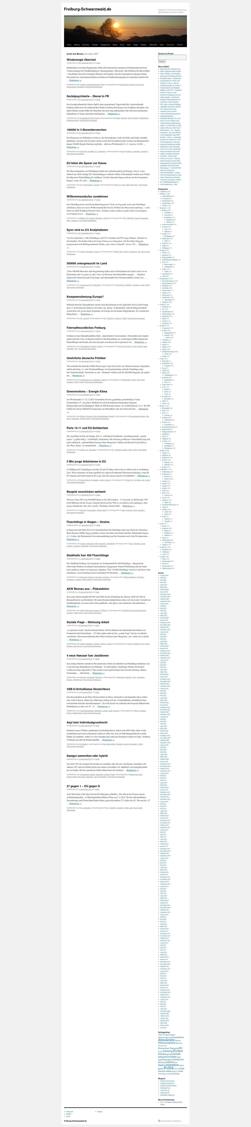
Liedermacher (168, 333)
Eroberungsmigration (166, 116)
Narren (164, 563)
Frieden (162, 1053)
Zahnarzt (167, 231)
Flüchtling (128, 151)
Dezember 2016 (165, 848)
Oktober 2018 (164, 797)
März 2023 (163, 672)
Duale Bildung (85, 480)
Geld (135, 510)
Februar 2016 (164, 872)
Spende (164, 293)
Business (85, 44)
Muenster (167, 465)
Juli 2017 (163, 832)
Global (114, 44)
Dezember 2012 (165, 962)
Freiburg (94, 346)
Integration (102, 151)
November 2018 (165, 794)
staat (131, 808)
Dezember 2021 (165, 707)
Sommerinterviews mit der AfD (170, 81)
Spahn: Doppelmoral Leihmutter (170, 177)
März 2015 (163, 898)
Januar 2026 (164, 592)
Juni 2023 (163, 665)
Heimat (164, 422)
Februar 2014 (164, 929)
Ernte (140, 774)
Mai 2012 (163, 978)
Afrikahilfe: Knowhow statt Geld (170, 106)
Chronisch (165, 474)
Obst (165, 382)
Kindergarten (166, 203)
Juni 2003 (163, 1027)
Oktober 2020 (164, 740)
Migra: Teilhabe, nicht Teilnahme (170, 73)
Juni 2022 (163, 693)
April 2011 (163, 1009)
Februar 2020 (164, 759)
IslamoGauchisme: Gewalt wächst (170, 163)
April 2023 (163, 669)
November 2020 (165, 738)
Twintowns (165, 323)
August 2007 (164, 1018)
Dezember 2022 (165, 679)
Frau (134, 677)
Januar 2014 (164, 931)
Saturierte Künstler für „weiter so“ (170, 85)
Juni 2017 (163, 834)
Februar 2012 (164, 985)
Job (139, 251)
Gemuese (81, 777)
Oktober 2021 (164, 712)
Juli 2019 (163, 775)
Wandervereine (166, 568)
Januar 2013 (164, 959)
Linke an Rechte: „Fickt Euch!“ (169, 97)
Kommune (140, 84)
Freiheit (178, 1050)
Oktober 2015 (164, 881)
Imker (166, 241)
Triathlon (167, 535)
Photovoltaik (88, 610)
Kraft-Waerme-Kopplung (170, 260)
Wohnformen (78, 646)
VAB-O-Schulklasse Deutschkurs (88, 689)
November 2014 (165, 907)
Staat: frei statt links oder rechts (170, 151)
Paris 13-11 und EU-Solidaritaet (87, 428)
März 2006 (163, 1023)
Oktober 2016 (164, 853)
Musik (164, 349)
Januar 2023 (164, 677)
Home (69, 44)
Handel (164, 234)
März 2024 (163, 644)
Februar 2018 (164, 815)
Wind (102, 84)
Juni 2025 (163, 608)
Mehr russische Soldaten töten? (170, 121)
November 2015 (165, 879)
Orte (163, 436)
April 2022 (163, 698)
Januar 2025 (164, 620)
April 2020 (163, 754)
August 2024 (164, 632)
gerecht (133, 380)
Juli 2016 (163, 860)
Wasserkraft (166, 274)
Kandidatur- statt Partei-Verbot (169, 165)
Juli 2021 (163, 719)
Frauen (164, 483)
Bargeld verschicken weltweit (86, 491)
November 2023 (165, 653)
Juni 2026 (163, 580)
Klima (95, 416)
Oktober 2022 (164, 684)
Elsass (82, 450)
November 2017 (165, 823)
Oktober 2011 (164, 995)
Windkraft (80, 87)
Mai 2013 (163, 950)
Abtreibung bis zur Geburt (168, 111)
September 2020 (165, 742)
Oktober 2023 (164, 655)
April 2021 (163, 726)
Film (147, 416)
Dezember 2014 (165, 905)
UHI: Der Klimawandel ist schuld (170, 175)
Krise (164, 493)
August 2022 (164, 688)
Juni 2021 (163, 721)
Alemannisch (166, 328)
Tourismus (170, 44)
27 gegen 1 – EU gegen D (83, 786)
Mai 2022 (163, 695)
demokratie (120, 285)
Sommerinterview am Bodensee (170, 88)
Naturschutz (166, 384)
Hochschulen (166, 201)
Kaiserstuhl (165, 429)
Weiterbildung (77, 713)
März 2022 (163, 700)
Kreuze (164, 467)
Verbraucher (166, 297)
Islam (68, 220)
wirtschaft (170, 1074)
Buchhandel (168, 236)
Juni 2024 (163, 636)
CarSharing (167, 443)
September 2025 (165, 601)
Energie (95, 44)
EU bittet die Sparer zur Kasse (86, 163)
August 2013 (164, 943)
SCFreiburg (168, 542)
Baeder (164, 526)
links (176, 1062)
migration (144, 151)
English (100, 1111)
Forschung (165, 198)
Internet (106, 218)
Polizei (140, 346)
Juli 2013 (163, 945)
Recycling (167, 399)
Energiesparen (162, 1046)
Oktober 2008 (164, 1016)
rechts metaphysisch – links (168, 184)
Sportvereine (166, 540)
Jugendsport (168, 1059)
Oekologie (89, 777)
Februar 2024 (164, 646)
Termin (174, 1071)
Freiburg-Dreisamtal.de (167, 1081)
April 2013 (163, 952)
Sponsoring (165, 295)
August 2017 (164, 830)
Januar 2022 (164, 705)
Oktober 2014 (164, 910)
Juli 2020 (163, 747)
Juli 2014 (163, 917)
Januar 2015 (164, 903)
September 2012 (165, 969)
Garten (92, 774)
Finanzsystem (88, 185)
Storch (166, 391)
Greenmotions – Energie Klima (87, 391)
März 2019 (163, 785)
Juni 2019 (163, 778)
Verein (88, 418)
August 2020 (164, 745)
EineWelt (91, 151)
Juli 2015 (163, 889)
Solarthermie (168, 267)
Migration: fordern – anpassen (169, 83)
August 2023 (164, 660)
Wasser (164, 403)
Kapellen (167, 462)
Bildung (77, 44)
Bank (116, 185)
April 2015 (163, 896)
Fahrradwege (85, 346)
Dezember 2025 (165, 594)
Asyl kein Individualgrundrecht (87, 722)
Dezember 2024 (165, 622)
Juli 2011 (163, 1002)
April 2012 (163, 980)
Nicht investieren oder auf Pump (170, 161)
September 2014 (165, 912)
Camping (165, 552)
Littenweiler (168, 420)
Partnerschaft (166, 290)
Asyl (122, 151)
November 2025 (165, 596)
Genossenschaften (167, 224)
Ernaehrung (165, 363)
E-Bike (166, 271)
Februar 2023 (164, 674)
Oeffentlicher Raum (168, 351)
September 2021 (165, 714)
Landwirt (107, 774)
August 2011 (164, 999)
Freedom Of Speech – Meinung (170, 158)
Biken (166, 530)
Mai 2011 (163, 1006)
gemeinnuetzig (72, 777)
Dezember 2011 (165, 990)
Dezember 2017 (165, 820)
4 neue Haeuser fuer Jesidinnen (88, 655)
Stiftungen (165, 248)
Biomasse (165, 255)
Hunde (166, 389)
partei (142, 285)
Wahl (181, 1071)
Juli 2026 (163, 578)
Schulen (116, 711)
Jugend (102, 480)
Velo (76, 349)
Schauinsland (71, 87)
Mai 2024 (163, 639)
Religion (144, 44)
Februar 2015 (164, 900)
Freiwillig (165, 288)
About (68, 1116)
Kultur (122, 44)
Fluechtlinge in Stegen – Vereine (88, 522)
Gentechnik (167, 380)
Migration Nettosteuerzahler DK (170, 99)
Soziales (106, 577)
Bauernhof (134, 774)
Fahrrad (121, 346)
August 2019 (164, 773)
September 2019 (165, 771)
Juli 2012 (163, 973)
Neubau (69, 680)
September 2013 (165, 940)
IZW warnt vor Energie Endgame (170, 104)
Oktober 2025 (164, 599)
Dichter (164, 330)
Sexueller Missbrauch (169, 505)
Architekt (167, 212)
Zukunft (96, 185)
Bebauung (169, 220)
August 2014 (164, 914)
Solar (164, 262)
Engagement (105, 44)
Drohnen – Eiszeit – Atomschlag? (170, 137)
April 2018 (163, 811)
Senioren (165, 500)
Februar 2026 (164, 589)
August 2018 (164, 801)
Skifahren (167, 533)
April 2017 (163, 839)
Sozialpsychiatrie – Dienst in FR (88, 96)
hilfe (129, 118)
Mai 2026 (163, 582)
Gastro (164, 554)
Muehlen (165, 434)
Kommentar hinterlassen (93, 87)
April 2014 (163, 924)
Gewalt (137, 218)
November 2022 (165, 681)
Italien (164, 318)
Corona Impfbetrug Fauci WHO (170, 135)
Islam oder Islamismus (167, 170)
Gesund (164, 227)
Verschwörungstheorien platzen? (170, 114)
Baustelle (121, 677)
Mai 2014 (163, 921)
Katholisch (165, 457)
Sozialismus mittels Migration (169, 102)
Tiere (163, 387)
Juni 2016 (163, 863)
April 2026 (163, 585)
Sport (162, 44)
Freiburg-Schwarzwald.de (87, 9)
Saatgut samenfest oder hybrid (87, 756)
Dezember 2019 (165, 764)
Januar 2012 (164, 987)
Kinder (164, 488)
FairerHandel (166, 311)
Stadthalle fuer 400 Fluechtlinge (88, 555)
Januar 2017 (164, 846)
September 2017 (165, 827)
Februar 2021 (164, 731)
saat (95, 777)
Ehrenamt (83, 151)
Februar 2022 (164, 702)
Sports (164, 538)
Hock (166, 354)
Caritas (117, 118)
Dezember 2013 (165, 933)
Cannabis (167, 521)
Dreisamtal (90, 543)
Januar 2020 (164, 761)
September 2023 (165, 658)
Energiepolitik (166, 257)
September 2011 (165, 997)
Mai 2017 (163, 837)
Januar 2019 (164, 790)
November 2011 (165, 992)
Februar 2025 (164, 618)
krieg (165, 1062)
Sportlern (165, 528)
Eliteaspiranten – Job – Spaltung (170, 130)
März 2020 (163, 757)
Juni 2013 (163, 947)
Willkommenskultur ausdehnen (87, 196)
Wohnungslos (87, 579)
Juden (179, 1057)
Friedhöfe (165, 340)
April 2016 (163, 867)
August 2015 (164, 886)
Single (164, 507)
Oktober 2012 (164, 966)
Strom (164, 269)
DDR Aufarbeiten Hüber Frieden (170, 71)
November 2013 (165, 936)
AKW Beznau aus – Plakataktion (88, 589)
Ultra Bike (70, 349)
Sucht (164, 516)
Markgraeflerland (167, 432)
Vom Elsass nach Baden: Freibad (170, 179)
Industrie (70, 613)
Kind (175, 1059)
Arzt (165, 229)
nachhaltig (75, 418)
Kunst (164, 344)
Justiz (166, 514)
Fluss (164, 413)
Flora (164, 368)
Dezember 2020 (165, 735)
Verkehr (100, 346)
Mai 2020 (163, 752)
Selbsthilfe (153, 44)
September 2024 (165, 629)
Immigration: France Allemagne (170, 147)
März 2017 (163, 841)
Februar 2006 (164, 1025)
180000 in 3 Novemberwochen (86, 130)
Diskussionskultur (166, 1042)
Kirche (180, 1059)
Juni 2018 (163, 806)
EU (96, 151)
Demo (181, 1037)
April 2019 (163, 783)
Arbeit (117, 251)
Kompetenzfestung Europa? (85, 297)
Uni (177, 1071)
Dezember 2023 (165, 651)
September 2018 (165, 799)
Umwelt (82, 418)
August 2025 (164, 603)
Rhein (81, 613)
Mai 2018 (163, 808)
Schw (98, 63)
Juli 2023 (163, 662)
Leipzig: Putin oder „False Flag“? (170, 128)
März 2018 (163, 813)
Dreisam (167, 415)
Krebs (164, 490)
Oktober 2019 (164, 768)
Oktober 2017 (164, 825)
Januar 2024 (164, 648)
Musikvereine (166, 561)
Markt (105, 510)
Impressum (69, 1111)
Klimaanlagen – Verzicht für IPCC (171, 168)
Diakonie (124, 118)
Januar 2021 (164, 733)
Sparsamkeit (168, 300)
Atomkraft (126, 610)
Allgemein (163, 191)
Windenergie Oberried (81, 60)
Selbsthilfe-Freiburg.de (167, 1095)
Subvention (134, 185)
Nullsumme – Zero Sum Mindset (170, 132)
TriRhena (104, 610)
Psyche (96, 118)
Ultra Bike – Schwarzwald (168, 156)
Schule (81, 382)
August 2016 (164, 858)
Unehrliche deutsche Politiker (86, 358)
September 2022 (165, 686)
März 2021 (163, 728)
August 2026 (164, 575)
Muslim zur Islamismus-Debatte (170, 144)
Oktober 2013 (164, 938)
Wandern (165, 545)
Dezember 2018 (165, 792)
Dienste (83, 510)
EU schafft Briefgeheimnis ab (169, 182)
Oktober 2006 (164, 1020)
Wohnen (104, 644)
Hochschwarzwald (93, 84)
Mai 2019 (163, 780)
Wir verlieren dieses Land (168, 109)
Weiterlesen (75, 80)
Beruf (137, 711)
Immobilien (167, 217)
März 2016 (163, 870)
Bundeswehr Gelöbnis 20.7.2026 (170, 139)
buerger (172, 1034)
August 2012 (164, 971)
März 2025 (163, 615)
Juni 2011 (163, 1004)
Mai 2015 (163, 893)
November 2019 (165, 766)
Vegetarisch (168, 366)
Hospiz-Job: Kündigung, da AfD (170, 95)
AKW (82, 610)
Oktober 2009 (164, 1013)
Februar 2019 (164, 787)
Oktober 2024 (164, 627)
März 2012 (163, 983)
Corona (174, 1037)
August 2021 (164, 717)
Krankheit (135, 118)
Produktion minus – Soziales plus (170, 78)
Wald (163, 401)
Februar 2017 (164, 844)
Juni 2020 (163, 750)
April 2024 (163, 641)
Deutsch (178, 1040)
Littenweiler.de (164, 1090)
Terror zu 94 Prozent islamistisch (170, 149)
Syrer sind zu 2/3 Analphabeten (87, 230)
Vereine (179, 44)
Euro (123, 185)
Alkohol (166, 519)
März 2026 (163, 587)
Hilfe (91, 118)
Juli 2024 (163, 634)
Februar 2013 (164, 957)
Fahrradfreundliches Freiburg (86, 328)
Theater (164, 356)
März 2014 (163, 926)
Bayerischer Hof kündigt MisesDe (171, 76)
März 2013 (163, 954)
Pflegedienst (143, 118)
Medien (164, 347)
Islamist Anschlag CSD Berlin (169, 154)
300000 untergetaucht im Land (87, 263)
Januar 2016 (164, 874)
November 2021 (165, 709)
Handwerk (95, 480)
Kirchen (164, 460)
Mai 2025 (163, 611)
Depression (167, 479)
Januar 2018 (164, 818)
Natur (129, 44)
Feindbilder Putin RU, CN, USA (170, 118)
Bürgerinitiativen (130, 577)
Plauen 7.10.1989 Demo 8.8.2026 (170, 125)
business (129, 510)
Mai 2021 (163, 724)
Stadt (145, 346)
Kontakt (68, 1114)
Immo (143, 644)
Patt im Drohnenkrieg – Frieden (170, 172)
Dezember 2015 (165, 877)
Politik (147, 285)
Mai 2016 (163, 865)
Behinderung (166, 472)
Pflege (166, 502)
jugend (147, 480)
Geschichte (167, 424)
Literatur (167, 335)
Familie (126, 251)
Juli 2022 (163, 691)
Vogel (166, 394)
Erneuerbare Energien (128, 84)
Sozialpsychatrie (72, 120)
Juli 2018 (163, 804)
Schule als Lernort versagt (168, 92)
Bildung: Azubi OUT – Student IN (171, 90)
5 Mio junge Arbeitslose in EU (86, 461)
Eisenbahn (167, 446)
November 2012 (165, 964)
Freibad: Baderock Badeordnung (170, 123)
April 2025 (163, 613)
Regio (136, 44)
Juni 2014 (163, 919)
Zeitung (176, 1073)
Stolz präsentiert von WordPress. (171, 1121)
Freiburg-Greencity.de (167, 1083)
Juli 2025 (163, 606)
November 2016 (165, 851)
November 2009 (165, 1011)
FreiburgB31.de (165, 1088)
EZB (127, 185)
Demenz (166, 476)
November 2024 (165, 625)
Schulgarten (102, 777)
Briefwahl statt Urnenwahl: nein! (170, 69)
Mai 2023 (163, 667)
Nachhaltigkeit (103, 416)
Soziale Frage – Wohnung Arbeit (88, 622)
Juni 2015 (163, 891)
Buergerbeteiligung (168, 281)
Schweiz (97, 610)
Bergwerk (165, 361)
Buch (168, 337)
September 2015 (165, 884)
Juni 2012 (163, 976)
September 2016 (165, 856)
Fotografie (167, 215)
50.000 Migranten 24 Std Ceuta (170, 142)
